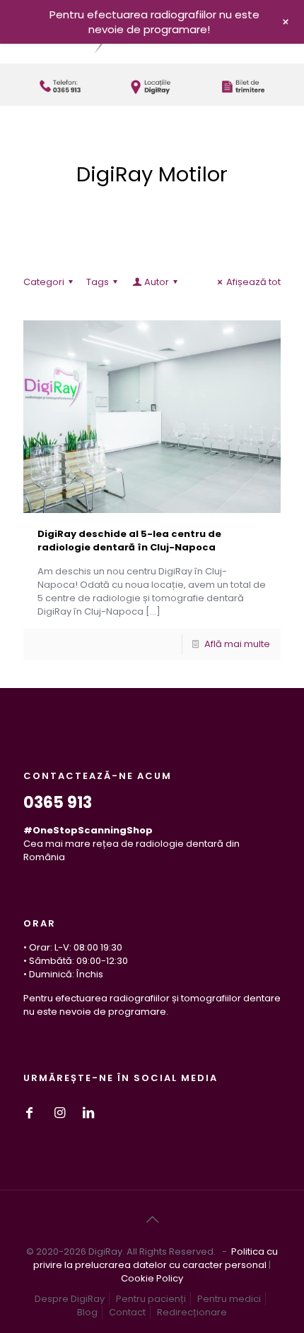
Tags (97, 282)
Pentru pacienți (151, 1298)
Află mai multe (237, 644)
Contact (127, 1312)
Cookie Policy (152, 1278)
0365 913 (57, 803)
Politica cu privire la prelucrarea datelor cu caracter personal (155, 1258)
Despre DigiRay (70, 1298)
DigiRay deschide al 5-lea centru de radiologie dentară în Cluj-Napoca (129, 540)
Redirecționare (192, 1312)
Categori (43, 282)
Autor (156, 282)
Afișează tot (253, 282)
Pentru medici (229, 1298)
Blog (87, 1312)
